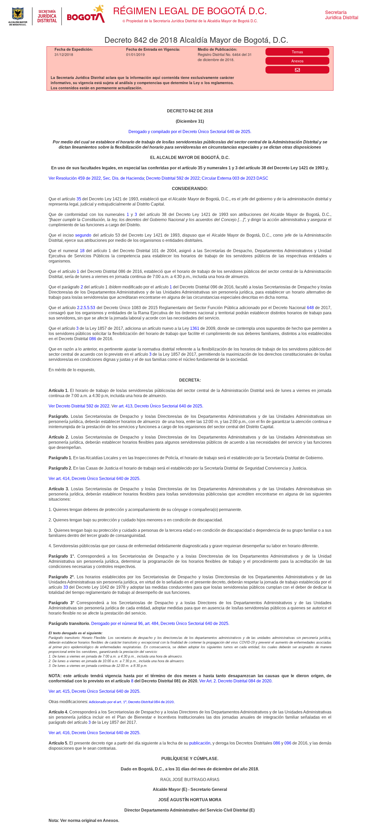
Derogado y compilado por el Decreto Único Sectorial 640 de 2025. (189, 131)
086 (92, 339)
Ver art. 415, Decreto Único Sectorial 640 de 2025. (94, 691)
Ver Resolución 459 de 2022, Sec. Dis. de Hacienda (96, 178)
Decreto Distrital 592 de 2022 (173, 178)
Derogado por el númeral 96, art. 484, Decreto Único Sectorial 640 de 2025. (160, 623)
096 (287, 743)
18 (82, 251)
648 (310, 307)
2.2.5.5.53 (86, 307)
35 (79, 199)
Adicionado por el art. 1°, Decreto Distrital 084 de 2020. (132, 702)
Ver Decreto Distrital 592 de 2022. (79, 406)
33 (65, 587)
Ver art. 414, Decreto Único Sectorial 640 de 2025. (94, 478)
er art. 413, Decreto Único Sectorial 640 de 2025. (158, 406)
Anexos (297, 60)
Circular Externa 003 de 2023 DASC (235, 178)
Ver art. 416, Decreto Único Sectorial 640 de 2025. (94, 733)
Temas (297, 51)
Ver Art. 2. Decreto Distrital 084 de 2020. (235, 681)
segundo (83, 235)
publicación (199, 743)
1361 (194, 328)
